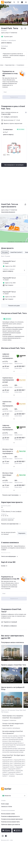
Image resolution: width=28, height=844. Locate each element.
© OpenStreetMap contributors (21, 241)
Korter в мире (5, 804)
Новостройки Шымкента (8, 212)
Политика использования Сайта (10, 822)
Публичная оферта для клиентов (10, 824)
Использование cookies (8, 813)
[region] (14, 228)
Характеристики (9, 65)
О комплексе (20, 65)
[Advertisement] (14, 184)
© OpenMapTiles (11, 241)
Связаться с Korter (6, 806)
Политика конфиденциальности (10, 816)
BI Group (3, 48)
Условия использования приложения (12, 819)
